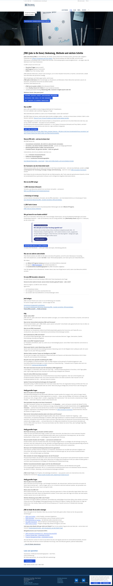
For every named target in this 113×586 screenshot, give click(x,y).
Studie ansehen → (40, 239)
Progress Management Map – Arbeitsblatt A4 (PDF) (39, 537)
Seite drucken (82, 1)
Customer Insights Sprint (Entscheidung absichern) (41, 95)
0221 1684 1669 (39, 564)
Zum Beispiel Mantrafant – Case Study (34, 161)
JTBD (70, 10)
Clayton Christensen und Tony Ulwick (42, 58)
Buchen (84, 10)
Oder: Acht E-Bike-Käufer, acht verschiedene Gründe (59, 161)
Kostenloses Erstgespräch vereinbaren (34, 305)
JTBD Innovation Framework (78, 170)
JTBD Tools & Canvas (31, 523)
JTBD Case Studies (30, 516)
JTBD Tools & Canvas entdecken (32, 208)
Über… (79, 10)
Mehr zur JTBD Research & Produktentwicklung (36, 191)
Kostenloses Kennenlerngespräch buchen (37, 21)
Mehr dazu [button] (106, 580)
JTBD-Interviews (29, 518)
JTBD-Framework (37, 265)
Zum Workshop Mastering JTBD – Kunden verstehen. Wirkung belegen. (43, 200)
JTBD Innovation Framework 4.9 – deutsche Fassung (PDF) (41, 533)
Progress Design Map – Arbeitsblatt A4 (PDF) (37, 535)
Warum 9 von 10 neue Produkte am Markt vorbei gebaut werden (51, 118)
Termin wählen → (30, 561)
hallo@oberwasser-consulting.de (31, 583)
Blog (75, 10)
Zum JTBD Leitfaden (31, 129)
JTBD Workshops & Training (32, 520)
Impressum (59, 579)
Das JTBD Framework (31, 522)
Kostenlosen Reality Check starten (36, 245)
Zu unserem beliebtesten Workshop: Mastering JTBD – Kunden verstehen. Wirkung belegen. (48, 307)
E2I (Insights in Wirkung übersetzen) (37, 100)
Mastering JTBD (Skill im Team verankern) (38, 98)
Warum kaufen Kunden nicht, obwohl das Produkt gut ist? (53, 474)
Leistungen (65, 10)
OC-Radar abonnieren (62, 578)
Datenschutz (60, 581)
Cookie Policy (60, 582)
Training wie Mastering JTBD (39, 365)
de (88, 1)
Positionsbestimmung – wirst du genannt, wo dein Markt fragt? (46, 528)
